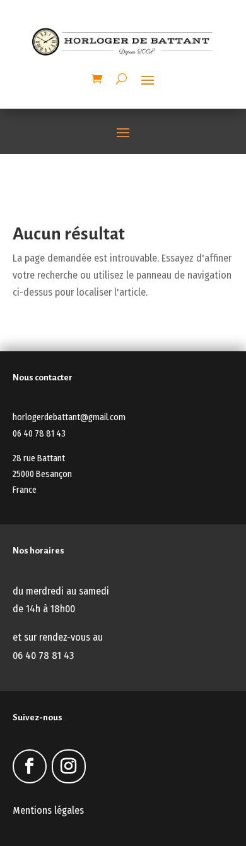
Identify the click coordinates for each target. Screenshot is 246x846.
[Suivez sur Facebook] (30, 766)
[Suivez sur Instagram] (69, 766)
